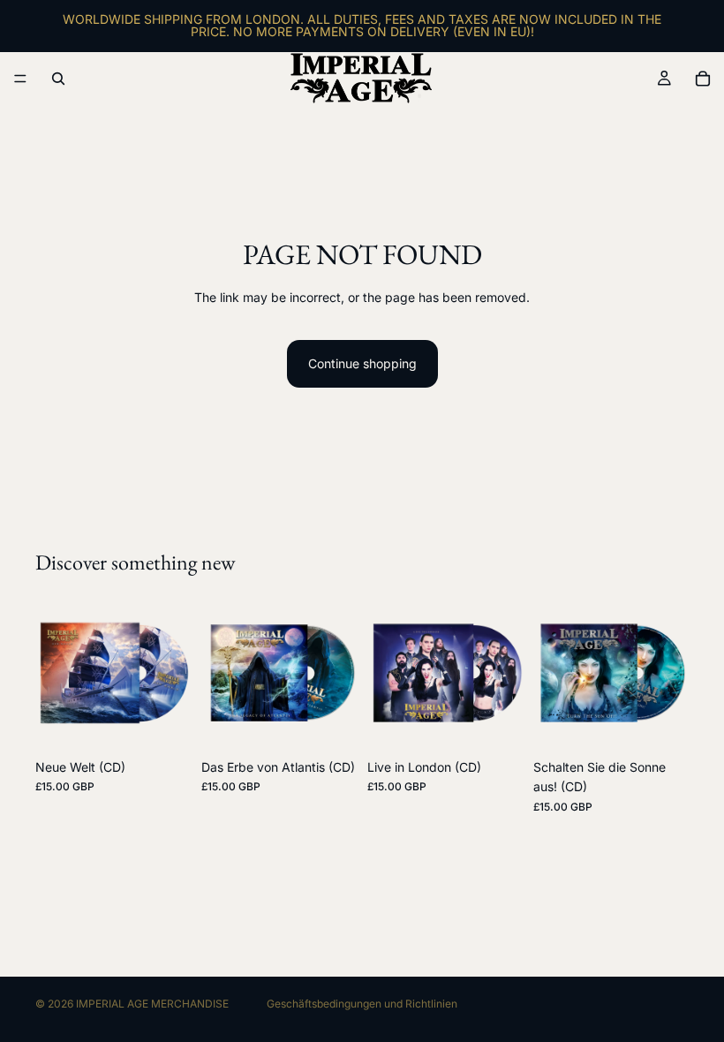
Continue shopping (362, 363)
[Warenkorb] (702, 78)
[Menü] (20, 78)
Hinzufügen (178, 722)
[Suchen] (58, 78)
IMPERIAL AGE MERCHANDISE (152, 1003)
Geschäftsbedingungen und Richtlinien (362, 1003)
